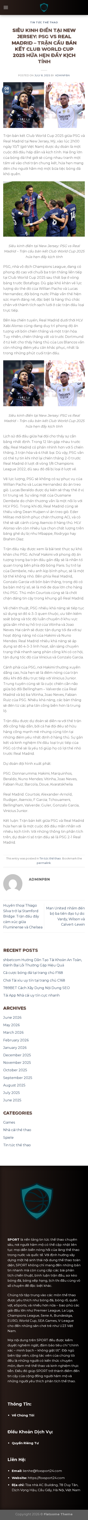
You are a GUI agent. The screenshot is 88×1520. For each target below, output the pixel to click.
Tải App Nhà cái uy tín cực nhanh (31, 995)
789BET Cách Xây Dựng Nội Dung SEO (36, 988)
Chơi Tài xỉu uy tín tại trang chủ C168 (34, 980)
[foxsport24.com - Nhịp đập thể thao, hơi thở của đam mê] (44, 7)
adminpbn (62, 75)
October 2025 (15, 1070)
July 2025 (11, 1093)
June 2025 (12, 1100)
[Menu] (5, 7)
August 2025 (14, 1085)
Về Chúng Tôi (23, 1415)
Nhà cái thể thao (17, 1130)
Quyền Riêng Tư (25, 1443)
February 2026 (16, 1040)
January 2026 (14, 1048)
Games (9, 1122)
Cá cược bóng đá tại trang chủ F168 (33, 973)
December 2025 (17, 1055)
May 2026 (11, 1025)
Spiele (8, 1138)
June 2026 (12, 1018)
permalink (44, 863)
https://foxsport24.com (46, 1478)
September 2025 (17, 1078)
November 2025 (17, 1063)
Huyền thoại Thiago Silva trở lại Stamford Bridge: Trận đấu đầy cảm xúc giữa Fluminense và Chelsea (23, 916)
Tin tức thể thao (44, 22)
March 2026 (13, 1032)
